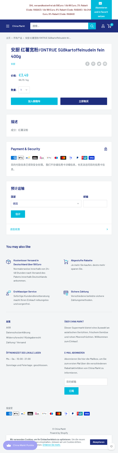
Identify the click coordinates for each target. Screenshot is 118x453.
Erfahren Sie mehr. (52, 444)
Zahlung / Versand (16, 342)
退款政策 (15, 229)
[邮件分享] (105, 63)
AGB (8, 327)
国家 (13, 196)
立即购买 (84, 101)
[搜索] (92, 26)
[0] (109, 26)
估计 (18, 214)
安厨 (13, 64)
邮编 (85, 196)
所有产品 (18, 38)
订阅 (71, 390)
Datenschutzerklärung (18, 332)
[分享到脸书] (87, 63)
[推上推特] (99, 63)
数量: (14, 89)
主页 (8, 38)
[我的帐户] (103, 26)
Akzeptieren (98, 442)
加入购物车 (34, 101)
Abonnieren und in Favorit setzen (101, 12)
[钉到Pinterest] (93, 63)
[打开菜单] (7, 26)
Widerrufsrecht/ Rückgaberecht (23, 337)
